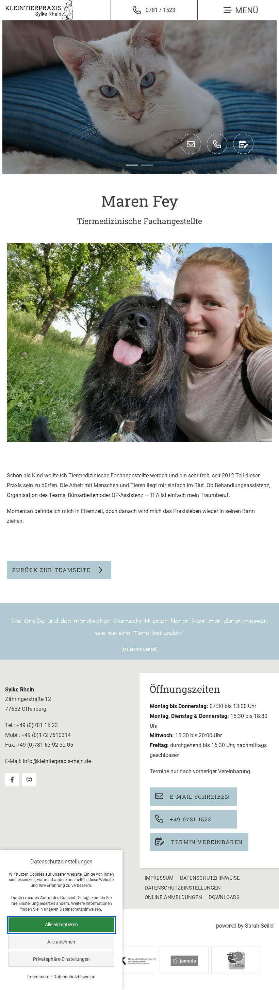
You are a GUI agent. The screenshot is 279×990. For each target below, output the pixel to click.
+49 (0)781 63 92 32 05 (45, 745)
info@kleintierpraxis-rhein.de (57, 761)
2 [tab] (147, 165)
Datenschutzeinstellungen (183, 888)
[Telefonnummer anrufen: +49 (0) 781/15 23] (217, 144)
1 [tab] (132, 165)
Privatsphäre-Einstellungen (61, 959)
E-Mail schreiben (199, 796)
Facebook (12, 779)
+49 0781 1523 (190, 819)
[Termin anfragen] (243, 144)
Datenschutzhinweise (210, 878)
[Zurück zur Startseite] (39, 10)
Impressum (159, 878)
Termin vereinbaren (206, 841)
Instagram (29, 779)
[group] (139, 97)
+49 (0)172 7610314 (46, 735)
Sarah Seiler (259, 925)
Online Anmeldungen (173, 897)
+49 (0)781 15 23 (37, 725)
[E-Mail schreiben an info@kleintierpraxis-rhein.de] (191, 144)
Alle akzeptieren (61, 924)
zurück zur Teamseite (51, 569)
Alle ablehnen (61, 942)
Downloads (224, 897)
